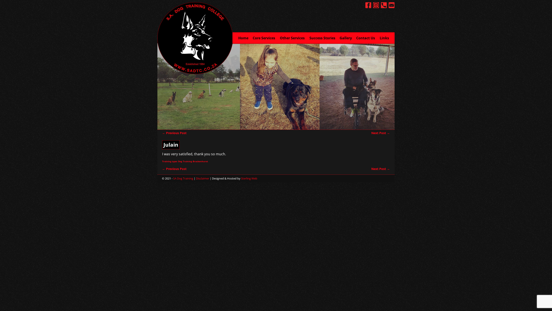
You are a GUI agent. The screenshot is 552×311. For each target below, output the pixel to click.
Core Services (264, 38)
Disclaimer (202, 178)
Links (384, 38)
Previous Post (174, 133)
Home (243, 38)
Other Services (292, 38)
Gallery (346, 38)
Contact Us (365, 38)
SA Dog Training (183, 178)
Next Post (380, 133)
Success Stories (322, 38)
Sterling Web (249, 178)
